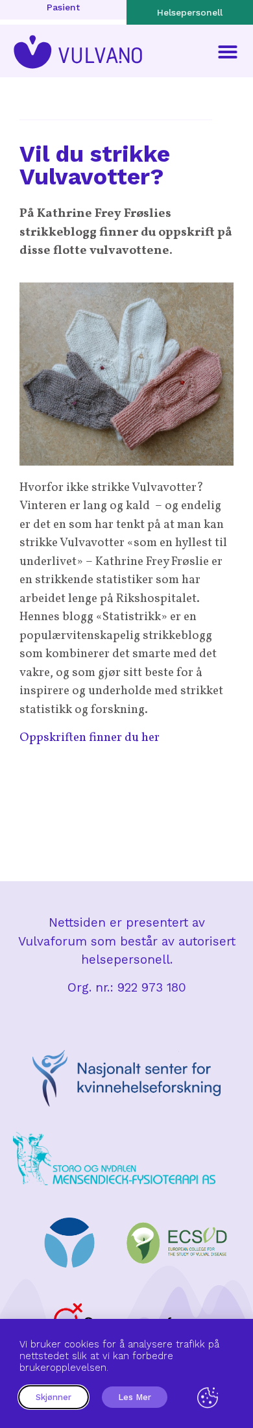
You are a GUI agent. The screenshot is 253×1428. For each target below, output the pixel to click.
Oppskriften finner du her (89, 737)
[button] (227, 52)
